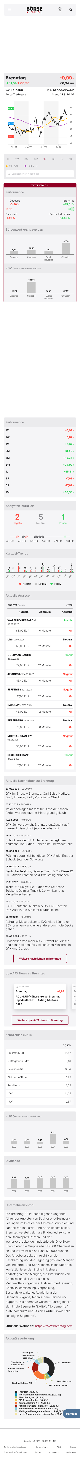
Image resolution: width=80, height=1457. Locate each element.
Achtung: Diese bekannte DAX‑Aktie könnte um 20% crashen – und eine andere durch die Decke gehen (39, 925)
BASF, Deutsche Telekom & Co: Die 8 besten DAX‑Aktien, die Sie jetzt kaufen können (36, 908)
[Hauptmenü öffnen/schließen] (9, 9)
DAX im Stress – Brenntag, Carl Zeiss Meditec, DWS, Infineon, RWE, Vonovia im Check (38, 795)
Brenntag (68, 200)
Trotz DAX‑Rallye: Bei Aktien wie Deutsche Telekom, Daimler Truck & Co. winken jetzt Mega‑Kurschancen (35, 890)
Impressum (54, 1452)
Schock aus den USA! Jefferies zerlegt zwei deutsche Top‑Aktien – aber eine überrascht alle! (39, 842)
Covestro (14, 200)
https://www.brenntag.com (54, 1326)
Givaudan (11, 214)
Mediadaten (71, 1452)
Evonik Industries (59, 214)
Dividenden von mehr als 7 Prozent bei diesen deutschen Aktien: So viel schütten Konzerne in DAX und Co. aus (38, 944)
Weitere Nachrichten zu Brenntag (40, 958)
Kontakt (38, 1452)
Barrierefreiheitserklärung (15, 1447)
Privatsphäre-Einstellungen (16, 1452)
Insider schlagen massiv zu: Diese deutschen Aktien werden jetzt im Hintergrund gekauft (37, 811)
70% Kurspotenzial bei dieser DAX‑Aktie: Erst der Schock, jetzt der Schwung (39, 857)
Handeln (71, 1413)
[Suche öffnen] (70, 9)
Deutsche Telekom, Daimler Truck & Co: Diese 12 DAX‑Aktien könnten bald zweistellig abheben (39, 873)
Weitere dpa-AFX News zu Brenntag (40, 1020)
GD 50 (13, 166)
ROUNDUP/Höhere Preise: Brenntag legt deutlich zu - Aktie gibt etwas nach (38, 1000)
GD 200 (33, 166)
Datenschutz (41, 1447)
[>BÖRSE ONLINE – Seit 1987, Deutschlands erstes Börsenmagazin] (35, 9)
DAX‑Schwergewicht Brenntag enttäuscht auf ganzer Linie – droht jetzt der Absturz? (37, 826)
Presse (73, 1447)
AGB (59, 1447)
